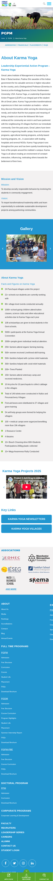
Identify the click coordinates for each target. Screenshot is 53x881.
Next (49, 487)
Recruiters (8, 828)
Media (3, 614)
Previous (4, 487)
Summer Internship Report (11, 733)
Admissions (10, 45)
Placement (5, 682)
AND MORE (11, 589)
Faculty (6, 823)
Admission (5, 658)
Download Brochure (9, 692)
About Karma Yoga (20, 38)
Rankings (5, 619)
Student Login (10, 850)
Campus (4, 629)
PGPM (10, 38)
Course (4, 672)
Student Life (6, 677)
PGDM (4, 698)
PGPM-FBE (7, 749)
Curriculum (5, 667)
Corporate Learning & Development (15, 816)
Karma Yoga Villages (26, 528)
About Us (4, 609)
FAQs (46, 45)
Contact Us (8, 846)
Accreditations (6, 624)
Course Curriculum (8, 713)
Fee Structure (6, 662)
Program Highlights (8, 718)
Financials (23, 45)
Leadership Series (12, 832)
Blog (3, 633)
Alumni (5, 841)
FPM (3, 788)
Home (3, 38)
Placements (36, 45)
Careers (6, 837)
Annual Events (6, 638)
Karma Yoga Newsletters (26, 519)
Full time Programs (14, 646)
